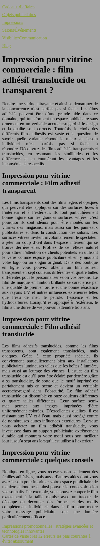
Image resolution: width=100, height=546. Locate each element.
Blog (6, 45)
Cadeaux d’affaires (18, 6)
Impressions (12, 22)
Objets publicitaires (19, 14)
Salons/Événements (19, 30)
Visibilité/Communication (24, 38)
